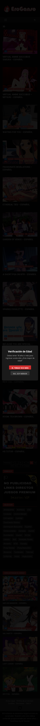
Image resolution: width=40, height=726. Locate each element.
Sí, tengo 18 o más (20, 368)
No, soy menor (20, 374)
